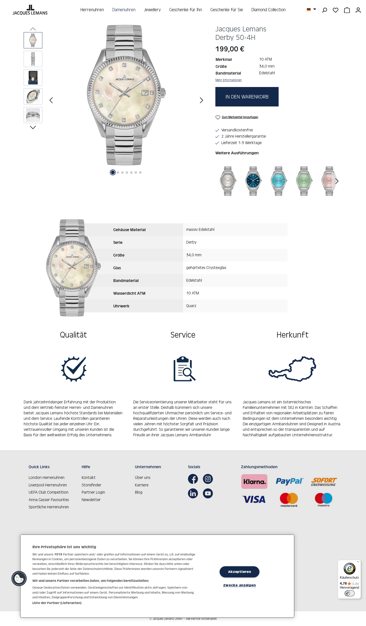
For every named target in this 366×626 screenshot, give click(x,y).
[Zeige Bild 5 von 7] (131, 172)
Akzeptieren (239, 571)
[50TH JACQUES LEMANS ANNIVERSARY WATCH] (126, 95)
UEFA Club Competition (48, 492)
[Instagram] (209, 479)
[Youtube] (209, 493)
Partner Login (93, 492)
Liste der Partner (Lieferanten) (56, 603)
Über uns (142, 477)
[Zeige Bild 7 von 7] (140, 172)
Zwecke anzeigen (239, 585)
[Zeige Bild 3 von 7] (122, 172)
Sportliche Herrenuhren (49, 507)
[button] (19, 579)
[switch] (350, 593)
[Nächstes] (201, 100)
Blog (138, 492)
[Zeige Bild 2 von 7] (118, 172)
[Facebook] (194, 479)
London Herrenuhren (46, 477)
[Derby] (228, 181)
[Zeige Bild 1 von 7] (113, 172)
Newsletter (91, 499)
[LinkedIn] (194, 493)
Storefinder (91, 485)
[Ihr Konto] (358, 9)
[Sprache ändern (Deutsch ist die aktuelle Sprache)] (311, 9)
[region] (114, 100)
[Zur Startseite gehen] (30, 10)
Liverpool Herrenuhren (48, 485)
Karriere (141, 485)
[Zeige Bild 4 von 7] (127, 172)
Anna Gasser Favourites (49, 499)
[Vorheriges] (51, 100)
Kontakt (89, 477)
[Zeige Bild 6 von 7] (136, 172)
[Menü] (358, 563)
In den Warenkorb (247, 96)
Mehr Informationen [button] (228, 80)
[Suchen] (324, 9)
